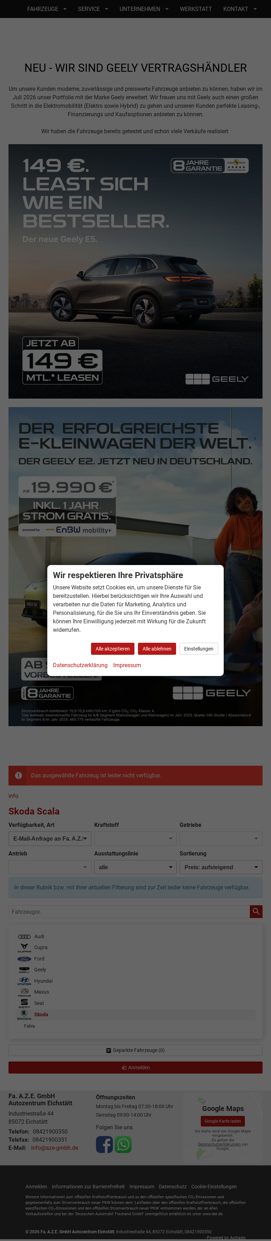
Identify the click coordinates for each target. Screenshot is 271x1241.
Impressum (127, 665)
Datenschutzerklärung (80, 665)
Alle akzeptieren (113, 649)
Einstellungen (198, 649)
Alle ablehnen (157, 649)
